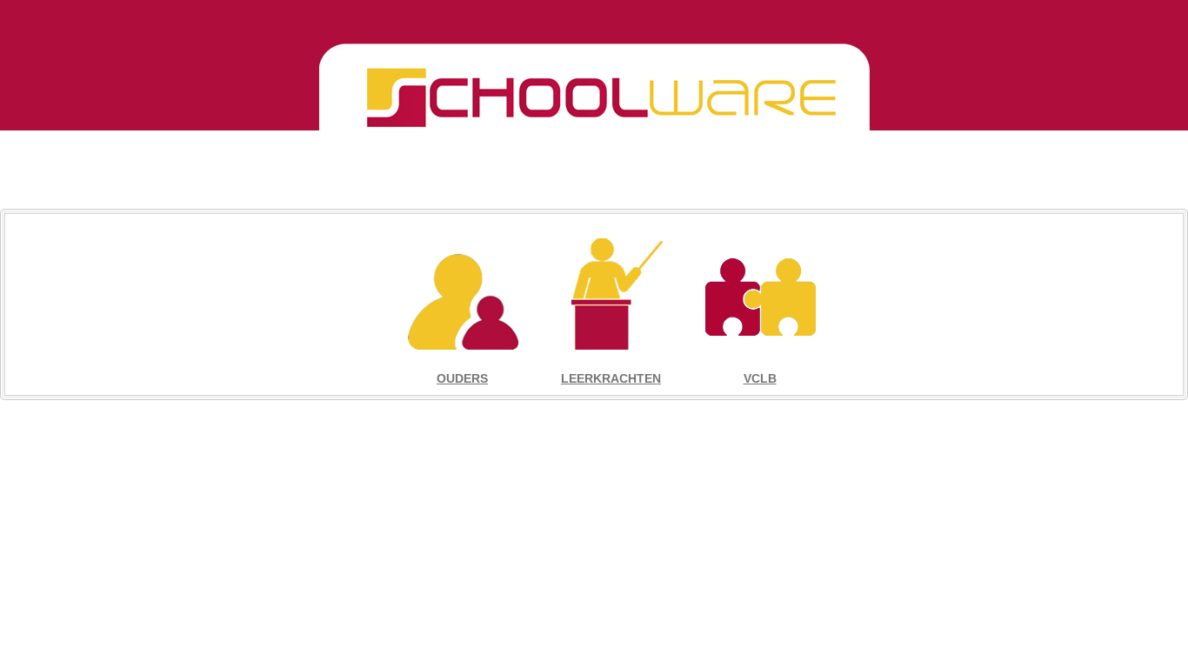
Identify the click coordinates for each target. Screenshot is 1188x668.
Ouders (462, 378)
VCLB (760, 378)
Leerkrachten (611, 378)
